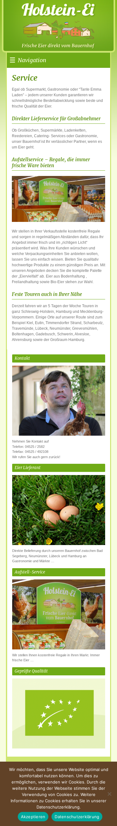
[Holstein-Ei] (47, 23)
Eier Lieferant (28, 467)
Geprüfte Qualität (31, 671)
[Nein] (109, 794)
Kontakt (22, 358)
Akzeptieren (33, 816)
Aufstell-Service (30, 572)
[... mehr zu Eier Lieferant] (58, 543)
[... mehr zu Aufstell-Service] (58, 647)
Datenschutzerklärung (77, 816)
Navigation (32, 60)
